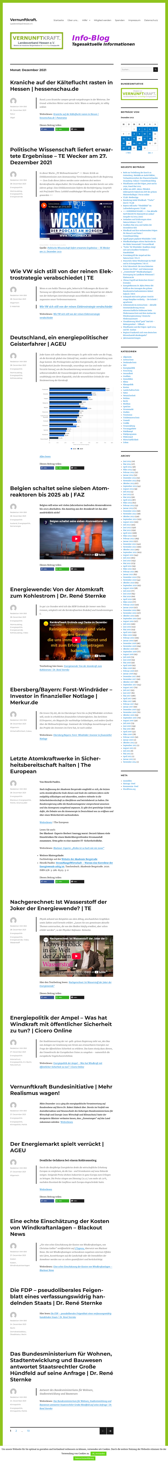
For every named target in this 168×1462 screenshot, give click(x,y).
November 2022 (129, 514)
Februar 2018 (128, 671)
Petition (126, 398)
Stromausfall (21, 803)
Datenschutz (151, 20)
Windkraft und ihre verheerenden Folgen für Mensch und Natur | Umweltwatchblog (140, 233)
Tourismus (127, 415)
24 (145, 143)
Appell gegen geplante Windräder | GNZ (139, 239)
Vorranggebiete (129, 429)
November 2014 (129, 762)
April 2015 (127, 756)
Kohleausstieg (16, 378)
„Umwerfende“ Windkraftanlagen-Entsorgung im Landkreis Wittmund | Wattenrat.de (138, 275)
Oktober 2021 (128, 550)
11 (150, 134)
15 (134, 138)
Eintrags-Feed (129, 784)
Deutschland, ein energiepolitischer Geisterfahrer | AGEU (59, 340)
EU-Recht (27, 1062)
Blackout (14, 800)
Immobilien (128, 379)
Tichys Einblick (44, 244)
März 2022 (127, 536)
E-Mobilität (15, 306)
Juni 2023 (127, 494)
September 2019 (130, 618)
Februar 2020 (128, 605)
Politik (13, 803)
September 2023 (130, 486)
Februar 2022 (128, 538)
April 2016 (127, 732)
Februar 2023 (128, 505)
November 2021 (129, 547)
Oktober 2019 (128, 616)
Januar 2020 (128, 607)
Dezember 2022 (129, 511)
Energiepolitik (16, 187)
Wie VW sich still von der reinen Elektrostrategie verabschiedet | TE (61, 274)
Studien (126, 412)
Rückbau (126, 404)
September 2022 (130, 519)
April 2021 (127, 566)
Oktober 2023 (128, 483)
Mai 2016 (127, 729)
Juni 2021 (127, 561)
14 (129, 138)
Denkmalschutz (129, 362)
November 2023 (129, 481)
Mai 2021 (127, 563)
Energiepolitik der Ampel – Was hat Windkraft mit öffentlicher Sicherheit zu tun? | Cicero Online (61, 1024)
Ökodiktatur (15, 1334)
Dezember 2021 (129, 544)
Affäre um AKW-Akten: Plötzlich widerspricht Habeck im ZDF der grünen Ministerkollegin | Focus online (140, 192)
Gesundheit (128, 373)
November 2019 (129, 613)
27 (124, 148)
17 (145, 138)
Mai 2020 (127, 596)
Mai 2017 (127, 696)
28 (129, 148)
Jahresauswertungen (132, 338)
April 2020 (127, 599)
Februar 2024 (128, 472)
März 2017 (127, 701)
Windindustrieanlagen (20, 1265)
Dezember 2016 (129, 709)
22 (134, 143)
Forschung (127, 371)
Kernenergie (15, 526)
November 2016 (129, 712)
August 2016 (128, 721)
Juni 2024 (127, 461)
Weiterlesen (46, 822)
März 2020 (127, 602)
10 (29, 1430)
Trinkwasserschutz (131, 418)
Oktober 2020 (128, 583)
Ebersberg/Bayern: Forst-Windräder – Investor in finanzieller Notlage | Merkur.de (61, 696)
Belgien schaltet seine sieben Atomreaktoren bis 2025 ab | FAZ (59, 491)
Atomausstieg (16, 191)
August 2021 (128, 555)
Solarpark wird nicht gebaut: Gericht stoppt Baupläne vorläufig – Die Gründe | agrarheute (140, 299)
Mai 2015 (127, 754)
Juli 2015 (126, 751)
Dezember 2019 (129, 610)
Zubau (29, 731)
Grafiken (127, 376)
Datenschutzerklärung (84, 1458)
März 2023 (127, 503)
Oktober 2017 (128, 682)
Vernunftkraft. (23, 19)
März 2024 (127, 470)
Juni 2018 (127, 660)
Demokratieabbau (18, 1332)
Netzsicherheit (129, 395)
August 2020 (128, 588)
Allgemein (14, 303)
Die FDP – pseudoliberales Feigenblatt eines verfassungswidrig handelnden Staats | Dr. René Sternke (57, 1296)
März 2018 (127, 668)
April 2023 (127, 500)
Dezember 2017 (129, 676)
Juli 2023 (126, 492)
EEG (125, 365)
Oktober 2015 (128, 743)
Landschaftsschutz (131, 390)
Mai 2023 (127, 497)
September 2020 (130, 585)
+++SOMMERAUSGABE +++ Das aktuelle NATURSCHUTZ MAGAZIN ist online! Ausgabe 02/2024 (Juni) (140, 214)
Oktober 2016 (128, 715)
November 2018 (129, 646)
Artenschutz (15, 1059)
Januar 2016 (128, 740)
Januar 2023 (128, 508)
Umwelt (126, 420)
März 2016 (127, 734)
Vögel (12, 117)
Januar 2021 (128, 574)
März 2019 (127, 635)
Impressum (134, 20)
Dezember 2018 (129, 643)
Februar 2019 (128, 638)
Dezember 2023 (129, 478)
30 (139, 148)
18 (150, 138)
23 (139, 143)
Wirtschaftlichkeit (17, 731)
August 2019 (128, 621)
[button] (47, 129)
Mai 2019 (127, 630)
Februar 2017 (128, 704)
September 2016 (130, 718)
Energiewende (16, 197)
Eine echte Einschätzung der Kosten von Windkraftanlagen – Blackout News (59, 1227)
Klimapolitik (15, 1124)
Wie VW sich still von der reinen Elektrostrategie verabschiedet (76, 306)
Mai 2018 (127, 663)
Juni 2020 (127, 594)
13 (123, 138)
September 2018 (129, 652)
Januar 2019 (128, 641)
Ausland (13, 523)
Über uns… (72, 20)
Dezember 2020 (129, 577)
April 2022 (127, 533)
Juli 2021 (126, 558)
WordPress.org (129, 789)
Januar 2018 (128, 674)
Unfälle (126, 423)
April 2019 (127, 632)
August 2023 (128, 489)
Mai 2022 (127, 530)
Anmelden (127, 781)
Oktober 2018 (128, 649)
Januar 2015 (128, 759)
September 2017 (129, 685)
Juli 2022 (126, 525)
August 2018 (128, 654)
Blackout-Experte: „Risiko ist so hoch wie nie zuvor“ (78, 848)
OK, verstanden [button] (98, 1454)
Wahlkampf (128, 431)
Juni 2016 (127, 726)
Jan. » (150, 153)
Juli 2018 (126, 657)
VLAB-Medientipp (130, 197)
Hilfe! (84, 20)
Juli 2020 (126, 591)
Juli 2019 (126, 624)
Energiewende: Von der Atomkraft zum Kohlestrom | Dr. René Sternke (58, 592)
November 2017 (129, 679)
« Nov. (128, 153)
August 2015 (128, 748)
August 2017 (128, 687)
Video (25, 633)
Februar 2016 (128, 737)
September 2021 (129, 552)
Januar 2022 (128, 541)
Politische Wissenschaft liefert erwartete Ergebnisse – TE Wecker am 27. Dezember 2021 (61, 156)
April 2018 (127, 665)
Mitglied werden (102, 20)
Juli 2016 (126, 723)
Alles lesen (45, 456)
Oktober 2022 (128, 516)
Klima (125, 382)
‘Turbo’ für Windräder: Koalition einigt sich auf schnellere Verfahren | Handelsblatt (139, 250)
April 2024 (127, 467)
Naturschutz (15, 1065)
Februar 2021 (128, 572)
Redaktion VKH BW (18, 106)
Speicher (126, 407)
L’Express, (80, 1248)
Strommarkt (128, 409)
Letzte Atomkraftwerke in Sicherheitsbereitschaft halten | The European (55, 765)
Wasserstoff (15, 942)
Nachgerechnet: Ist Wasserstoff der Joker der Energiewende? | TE (58, 905)
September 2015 (129, 745)
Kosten (13, 1259)
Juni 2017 (127, 693)
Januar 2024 (128, 475)
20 (123, 143)
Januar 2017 (128, 707)
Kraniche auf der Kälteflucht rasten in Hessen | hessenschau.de (61, 85)
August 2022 (128, 522)
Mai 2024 (127, 464)
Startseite (59, 20)
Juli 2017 (126, 690)
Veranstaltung (129, 426)
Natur (12, 114)
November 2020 (129, 580)
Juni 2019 (127, 627)
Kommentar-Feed (130, 786)
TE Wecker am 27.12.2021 (58, 244)
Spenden (120, 20)
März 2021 (127, 569)
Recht (12, 1328)
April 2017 (127, 698)
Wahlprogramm (129, 434)
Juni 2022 (127, 527)
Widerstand (128, 437)
